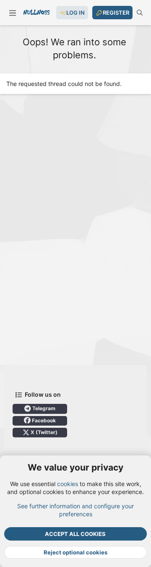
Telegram (43, 408)
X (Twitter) (43, 432)
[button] (12, 12)
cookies (67, 483)
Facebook (43, 420)
